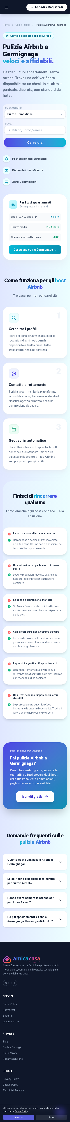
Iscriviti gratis (32, 796)
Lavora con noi (11, 1021)
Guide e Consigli (12, 1047)
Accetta (19, 1117)
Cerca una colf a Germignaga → (35, 249)
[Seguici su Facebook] (14, 983)
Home (6, 24)
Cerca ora (35, 142)
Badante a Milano (13, 1058)
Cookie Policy (10, 1084)
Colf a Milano (10, 1053)
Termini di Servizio (13, 1090)
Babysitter (9, 1009)
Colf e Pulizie (22, 24)
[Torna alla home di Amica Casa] (35, 958)
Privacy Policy (11, 1079)
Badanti (7, 1015)
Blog (5, 1041)
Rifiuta (51, 1117)
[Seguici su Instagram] (6, 983)
